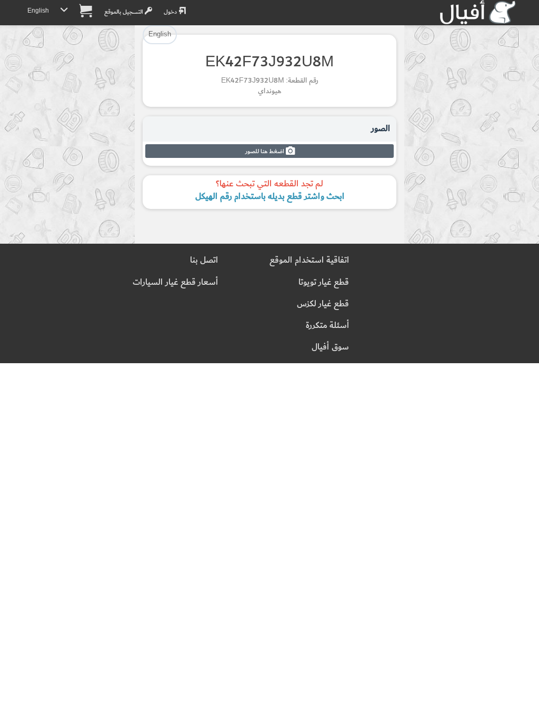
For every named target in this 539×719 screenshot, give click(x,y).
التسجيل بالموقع (124, 11)
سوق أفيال (330, 347)
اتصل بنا (204, 260)
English (38, 10)
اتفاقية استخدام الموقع (309, 260)
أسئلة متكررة (327, 325)
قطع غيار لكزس (323, 304)
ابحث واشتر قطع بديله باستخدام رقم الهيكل (269, 196)
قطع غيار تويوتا (323, 282)
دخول (171, 11)
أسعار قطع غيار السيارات (175, 282)
